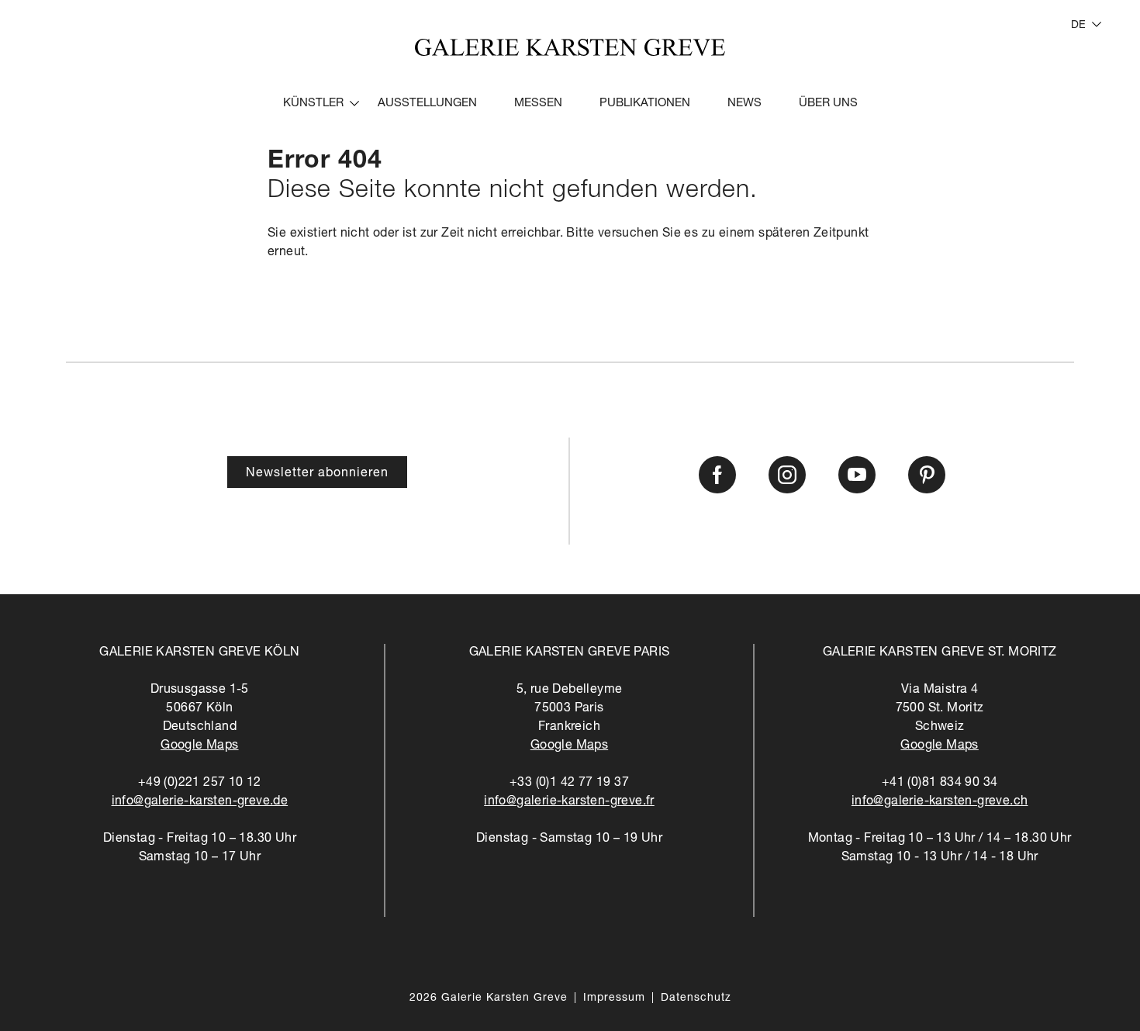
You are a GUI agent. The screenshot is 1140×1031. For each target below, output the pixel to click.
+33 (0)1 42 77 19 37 (569, 783)
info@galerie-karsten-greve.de (200, 802)
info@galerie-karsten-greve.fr (569, 802)
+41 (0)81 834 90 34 (940, 783)
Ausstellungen (427, 103)
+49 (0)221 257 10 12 (199, 783)
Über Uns (828, 103)
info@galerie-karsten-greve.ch (940, 802)
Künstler (313, 103)
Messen (538, 103)
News (744, 103)
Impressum (614, 998)
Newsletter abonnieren (317, 474)
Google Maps (199, 746)
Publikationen (644, 103)
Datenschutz (696, 998)
